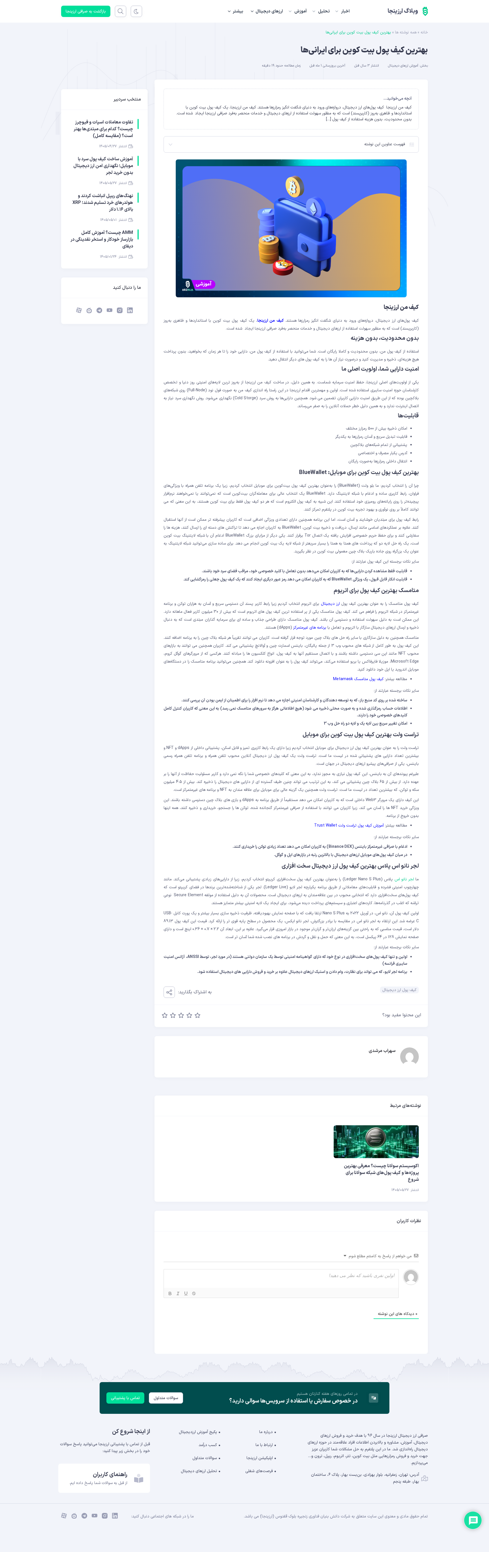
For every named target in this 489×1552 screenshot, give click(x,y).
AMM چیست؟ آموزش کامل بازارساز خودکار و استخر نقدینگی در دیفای (101, 239)
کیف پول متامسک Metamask (358, 679)
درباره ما (266, 1432)
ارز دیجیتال (331, 604)
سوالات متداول (166, 1398)
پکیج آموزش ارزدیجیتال (198, 1432)
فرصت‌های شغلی (259, 1471)
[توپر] (170, 1293)
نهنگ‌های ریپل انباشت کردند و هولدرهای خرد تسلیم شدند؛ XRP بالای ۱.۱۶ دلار (102, 203)
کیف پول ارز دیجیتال (399, 990)
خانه (424, 32)
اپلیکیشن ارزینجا (259, 1458)
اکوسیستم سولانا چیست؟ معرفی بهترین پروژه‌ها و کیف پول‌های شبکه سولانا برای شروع (381, 1173)
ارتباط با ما (264, 1445)
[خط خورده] (194, 1293)
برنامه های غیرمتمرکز (309, 628)
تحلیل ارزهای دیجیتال (199, 1471)
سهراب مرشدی (382, 1050)
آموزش (300, 11)
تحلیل (324, 11)
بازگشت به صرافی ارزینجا (86, 11)
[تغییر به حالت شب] (136, 11)
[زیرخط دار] (186, 1293)
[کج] (178, 1293)
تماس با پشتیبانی (125, 1398)
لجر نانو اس (404, 879)
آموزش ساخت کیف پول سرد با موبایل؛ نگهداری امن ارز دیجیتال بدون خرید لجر (103, 166)
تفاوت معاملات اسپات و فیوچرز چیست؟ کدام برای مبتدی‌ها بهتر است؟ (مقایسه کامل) (103, 129)
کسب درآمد (208, 1445)
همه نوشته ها (406, 32)
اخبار (345, 11)
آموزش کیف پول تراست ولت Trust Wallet (349, 826)
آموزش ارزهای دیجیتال (403, 65)
